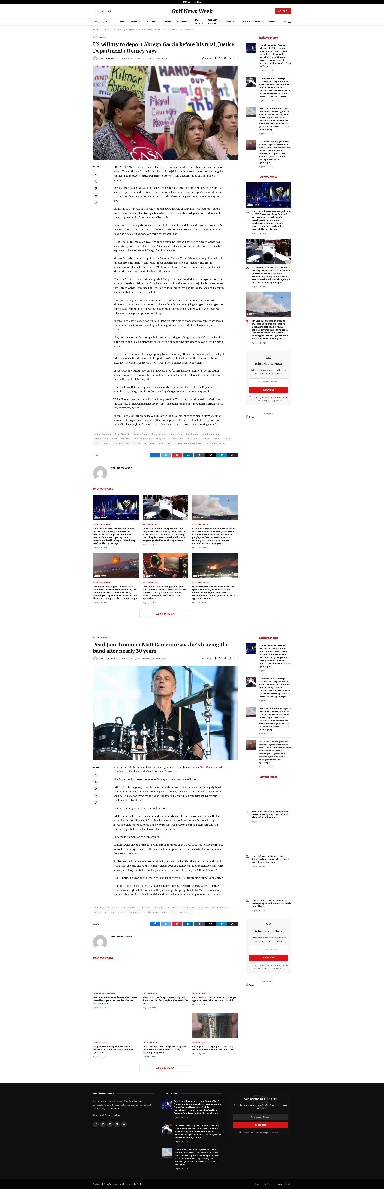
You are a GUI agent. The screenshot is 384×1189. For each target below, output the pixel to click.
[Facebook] (96, 175)
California (145, 907)
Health (246, 21)
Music (97, 912)
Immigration (176, 434)
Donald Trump (141, 434)
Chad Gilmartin (122, 434)
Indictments (192, 434)
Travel (259, 21)
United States (164, 443)
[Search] (285, 21)
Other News (99, 37)
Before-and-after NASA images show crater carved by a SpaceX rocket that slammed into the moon (115, 1000)
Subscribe (283, 11)
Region (151, 21)
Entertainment (101, 637)
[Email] (96, 195)
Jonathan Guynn (210, 434)
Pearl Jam (109, 912)
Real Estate (199, 22)
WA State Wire (169, 912)
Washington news (215, 443)
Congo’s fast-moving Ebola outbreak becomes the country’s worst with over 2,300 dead (113, 1049)
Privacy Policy (267, 400)
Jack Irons (203, 907)
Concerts (171, 907)
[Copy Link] (230, 58)
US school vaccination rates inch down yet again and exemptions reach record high (214, 999)
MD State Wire (177, 438)
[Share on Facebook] (215, 58)
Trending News (137, 912)
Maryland (161, 438)
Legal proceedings (142, 438)
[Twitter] (96, 181)
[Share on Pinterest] (225, 58)
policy (268, 1132)
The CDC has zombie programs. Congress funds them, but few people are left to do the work (165, 1000)
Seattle (122, 912)
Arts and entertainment (106, 907)
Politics (186, 2)
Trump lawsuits (102, 443)
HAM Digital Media (134, 1184)
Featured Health (150, 993)
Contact (273, 21)
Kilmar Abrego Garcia (105, 438)
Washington (186, 912)
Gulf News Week (110, 58)
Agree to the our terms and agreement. (262, 1132)
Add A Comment (165, 613)
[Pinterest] (96, 188)
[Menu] (289, 21)
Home (122, 21)
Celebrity (158, 907)
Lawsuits (125, 438)
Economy (197, 2)
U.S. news (149, 443)
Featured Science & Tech (104, 993)
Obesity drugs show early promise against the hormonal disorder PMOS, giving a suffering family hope (164, 1049)
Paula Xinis (193, 438)
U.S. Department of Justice (127, 443)
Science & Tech (212, 22)
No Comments (144, 58)
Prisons (217, 438)
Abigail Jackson (102, 434)
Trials (227, 438)
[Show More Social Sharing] (235, 58)
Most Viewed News (101, 524)
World (167, 21)
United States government (188, 443)
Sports (230, 21)
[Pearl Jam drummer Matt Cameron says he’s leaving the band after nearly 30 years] (165, 713)
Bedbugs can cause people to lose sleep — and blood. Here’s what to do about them (213, 1048)
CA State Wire (129, 907)
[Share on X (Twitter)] (220, 58)
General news (159, 434)
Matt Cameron (219, 907)
